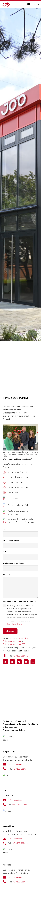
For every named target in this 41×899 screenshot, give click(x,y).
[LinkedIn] (12, 661)
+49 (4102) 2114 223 (20, 843)
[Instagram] (33, 661)
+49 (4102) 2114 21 (19, 769)
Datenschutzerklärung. (14, 624)
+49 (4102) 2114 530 (20, 881)
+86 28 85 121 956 (19, 804)
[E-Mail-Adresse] (5, 661)
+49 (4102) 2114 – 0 (20, 656)
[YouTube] (26, 661)
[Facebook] (19, 661)
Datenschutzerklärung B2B (14, 644)
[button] (29, 4)
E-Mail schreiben (15, 764)
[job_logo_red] (9, 4)
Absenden (10, 631)
